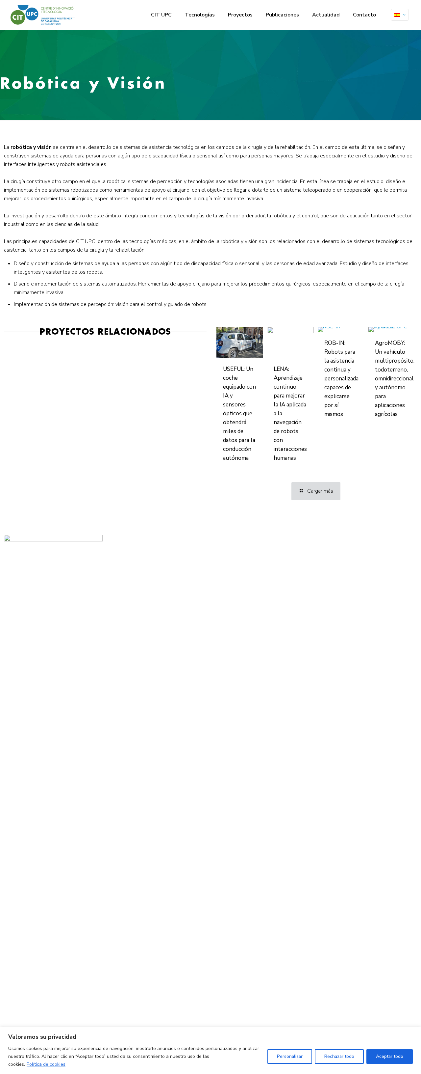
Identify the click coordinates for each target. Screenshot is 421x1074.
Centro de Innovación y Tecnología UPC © (180, 545)
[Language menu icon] (400, 15)
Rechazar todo (339, 1056)
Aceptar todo (389, 1056)
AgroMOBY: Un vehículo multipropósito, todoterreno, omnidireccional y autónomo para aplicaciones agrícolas (394, 378)
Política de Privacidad (163, 561)
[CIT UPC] (43, 15)
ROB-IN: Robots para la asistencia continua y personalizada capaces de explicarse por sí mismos (341, 378)
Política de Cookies (160, 569)
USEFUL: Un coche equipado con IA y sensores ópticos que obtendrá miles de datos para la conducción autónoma (239, 413)
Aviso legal (154, 553)
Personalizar (290, 1056)
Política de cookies (46, 1064)
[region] (210, 1050)
